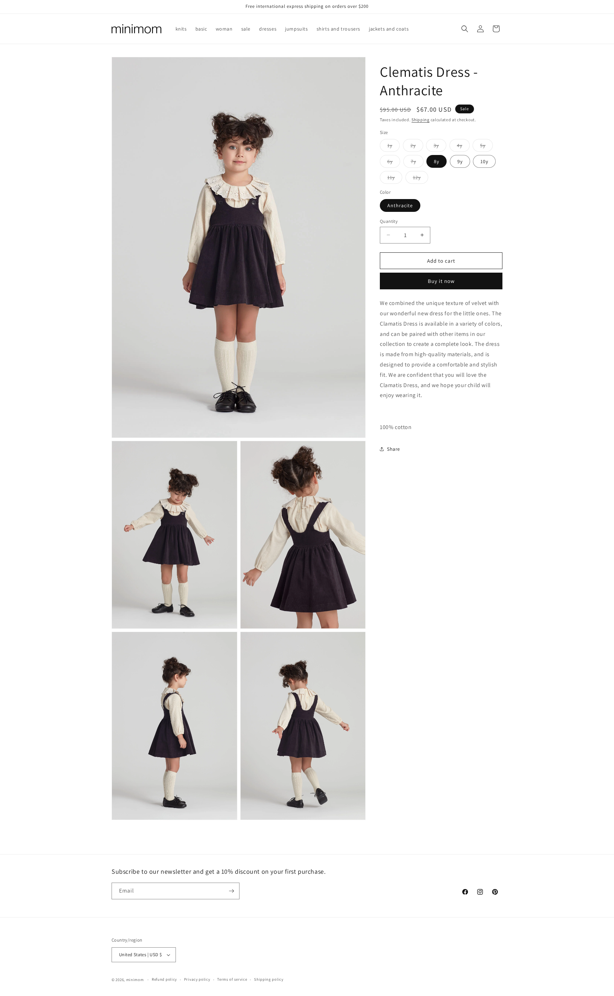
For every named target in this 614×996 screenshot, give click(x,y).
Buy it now (441, 281)
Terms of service (232, 979)
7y (417, 163)
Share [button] (393, 449)
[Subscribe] (231, 891)
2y (416, 147)
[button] (465, 29)
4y (463, 147)
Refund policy (164, 979)
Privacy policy (197, 979)
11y (394, 179)
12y (420, 179)
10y (484, 161)
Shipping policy (269, 979)
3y (439, 147)
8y (436, 161)
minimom (135, 979)
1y (393, 147)
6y (393, 163)
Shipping (420, 119)
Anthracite (400, 205)
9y (460, 161)
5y (486, 147)
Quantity (389, 221)
